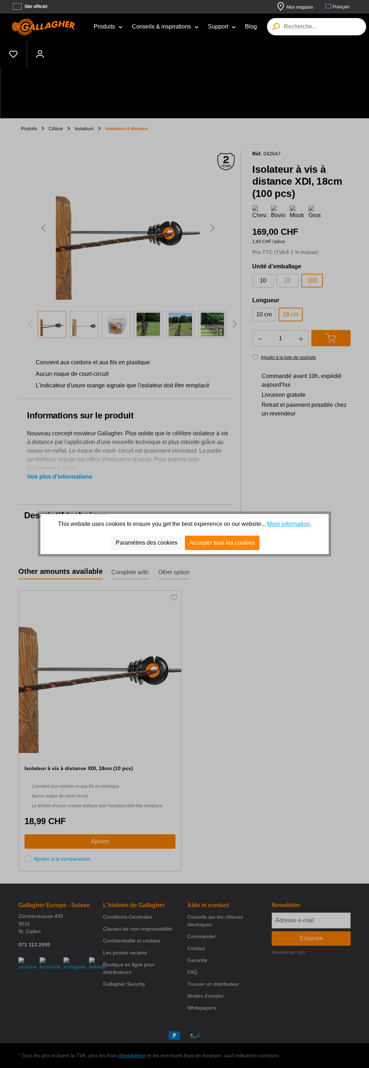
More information (288, 524)
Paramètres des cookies (146, 543)
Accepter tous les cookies (222, 543)
